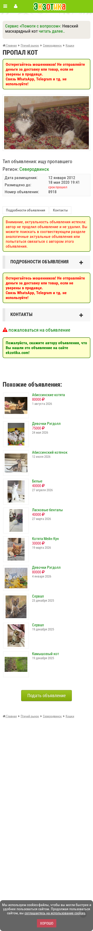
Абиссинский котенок (49, 452)
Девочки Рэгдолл (46, 423)
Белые (37, 481)
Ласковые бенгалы (47, 510)
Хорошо (46, 923)
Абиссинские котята (48, 395)
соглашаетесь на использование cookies (55, 913)
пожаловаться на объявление (38, 330)
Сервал (38, 596)
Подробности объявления (25, 210)
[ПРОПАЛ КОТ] (46, 98)
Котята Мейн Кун (45, 538)
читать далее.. (52, 31)
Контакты (60, 210)
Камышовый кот (45, 653)
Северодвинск (34, 169)
